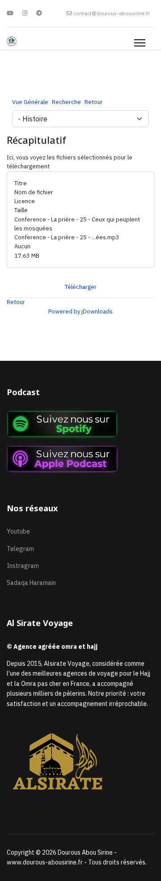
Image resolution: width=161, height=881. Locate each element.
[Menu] (139, 43)
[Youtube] (10, 13)
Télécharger (81, 287)
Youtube (18, 531)
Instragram (23, 566)
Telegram (20, 549)
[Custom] (39, 13)
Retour (16, 302)
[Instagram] (24, 13)
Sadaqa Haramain (31, 583)
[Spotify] (80, 424)
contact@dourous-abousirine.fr (111, 13)
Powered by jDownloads (80, 311)
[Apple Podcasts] (80, 459)
